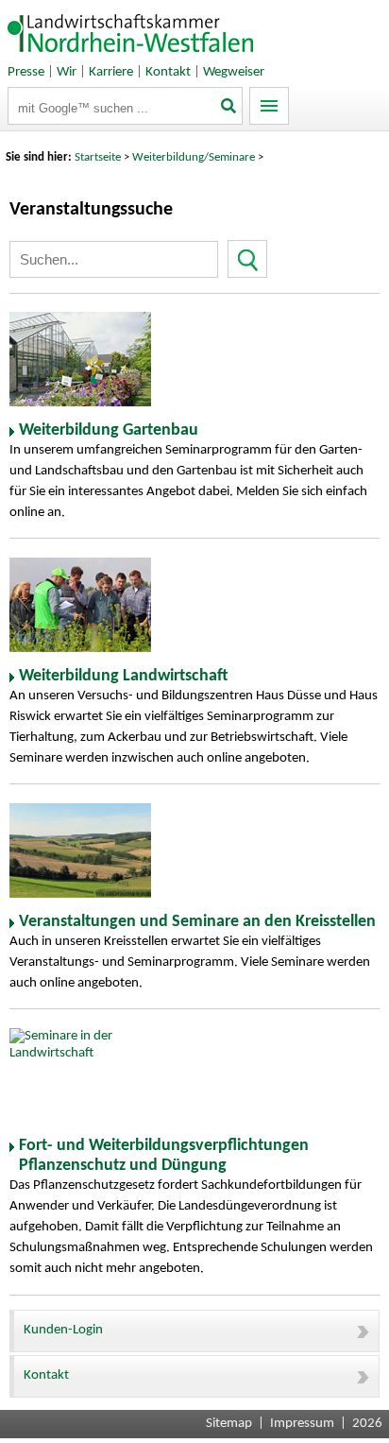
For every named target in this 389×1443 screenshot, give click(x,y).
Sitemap (229, 1424)
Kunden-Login (63, 1330)
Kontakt (168, 72)
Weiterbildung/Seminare (193, 157)
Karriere (111, 72)
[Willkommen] (131, 56)
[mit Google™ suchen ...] (230, 108)
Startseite (98, 157)
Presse (26, 72)
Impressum (302, 1424)
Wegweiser (233, 72)
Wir (66, 72)
